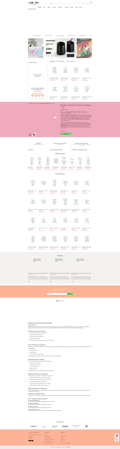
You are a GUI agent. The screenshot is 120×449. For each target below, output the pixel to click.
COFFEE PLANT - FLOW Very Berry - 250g (86, 191)
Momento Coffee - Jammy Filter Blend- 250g (72, 167)
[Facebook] (29, 440)
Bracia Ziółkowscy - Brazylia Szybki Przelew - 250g (75, 210)
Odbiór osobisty (63, 436)
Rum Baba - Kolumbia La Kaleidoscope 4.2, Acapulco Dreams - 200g (55, 167)
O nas (62, 434)
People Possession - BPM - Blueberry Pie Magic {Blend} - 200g (88, 167)
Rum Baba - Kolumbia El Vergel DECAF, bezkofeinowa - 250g (47, 167)
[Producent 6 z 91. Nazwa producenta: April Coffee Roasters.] (33, 426)
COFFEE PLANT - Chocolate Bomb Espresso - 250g (54, 191)
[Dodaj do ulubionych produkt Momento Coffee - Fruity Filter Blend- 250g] (47, 196)
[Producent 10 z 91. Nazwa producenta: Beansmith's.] (76, 426)
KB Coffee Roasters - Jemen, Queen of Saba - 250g (75, 78)
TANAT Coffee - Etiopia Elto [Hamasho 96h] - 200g (65, 78)
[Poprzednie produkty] (30, 159)
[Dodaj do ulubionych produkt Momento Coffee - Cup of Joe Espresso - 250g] (36, 177)
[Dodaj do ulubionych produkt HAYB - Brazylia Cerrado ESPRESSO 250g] (36, 215)
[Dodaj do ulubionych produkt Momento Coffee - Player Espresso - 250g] (69, 177)
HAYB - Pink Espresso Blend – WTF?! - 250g (86, 210)
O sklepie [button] (63, 432)
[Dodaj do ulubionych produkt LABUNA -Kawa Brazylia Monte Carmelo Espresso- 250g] (69, 196)
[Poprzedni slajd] (30, 21)
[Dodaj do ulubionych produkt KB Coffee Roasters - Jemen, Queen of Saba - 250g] (80, 65)
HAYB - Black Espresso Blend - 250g (54, 228)
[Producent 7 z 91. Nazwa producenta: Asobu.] (44, 426)
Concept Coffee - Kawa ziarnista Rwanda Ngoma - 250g (65, 97)
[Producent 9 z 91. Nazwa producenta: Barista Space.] (65, 426)
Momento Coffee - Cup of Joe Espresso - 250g (32, 191)
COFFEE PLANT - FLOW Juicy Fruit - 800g (75, 228)
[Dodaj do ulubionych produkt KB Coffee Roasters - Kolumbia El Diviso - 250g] (91, 65)
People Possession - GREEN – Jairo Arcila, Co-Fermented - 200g (54, 78)
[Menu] (118, 434)
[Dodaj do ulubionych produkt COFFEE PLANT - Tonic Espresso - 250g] (80, 177)
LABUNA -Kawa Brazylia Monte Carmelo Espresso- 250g (65, 210)
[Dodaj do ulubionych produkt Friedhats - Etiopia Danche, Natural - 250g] (58, 83)
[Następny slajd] (90, 21)
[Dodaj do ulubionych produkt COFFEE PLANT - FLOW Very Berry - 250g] (91, 177)
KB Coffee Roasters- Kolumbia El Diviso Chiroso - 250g (80, 167)
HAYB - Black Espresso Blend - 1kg (43, 228)
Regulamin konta (47, 436)
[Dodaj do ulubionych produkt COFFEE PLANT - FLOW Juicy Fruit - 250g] (91, 215)
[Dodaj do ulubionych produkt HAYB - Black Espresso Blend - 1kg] (47, 215)
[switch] (117, 440)
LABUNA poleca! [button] (60, 153)
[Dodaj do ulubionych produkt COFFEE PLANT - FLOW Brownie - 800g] (69, 215)
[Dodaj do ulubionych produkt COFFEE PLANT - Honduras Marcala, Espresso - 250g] (36, 234)
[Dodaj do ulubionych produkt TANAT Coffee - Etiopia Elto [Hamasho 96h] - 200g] (69, 65)
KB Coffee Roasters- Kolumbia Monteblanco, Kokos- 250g (86, 247)
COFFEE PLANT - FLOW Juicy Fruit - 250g (86, 228)
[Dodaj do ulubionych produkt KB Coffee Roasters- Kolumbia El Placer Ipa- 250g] (69, 234)
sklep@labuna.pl (31, 436)
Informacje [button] (47, 432)
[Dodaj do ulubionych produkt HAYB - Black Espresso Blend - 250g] (58, 215)
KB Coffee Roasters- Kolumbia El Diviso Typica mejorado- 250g (39, 167)
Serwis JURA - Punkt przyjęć (65, 443)
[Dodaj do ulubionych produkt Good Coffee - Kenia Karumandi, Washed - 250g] (91, 83)
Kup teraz (66, 133)
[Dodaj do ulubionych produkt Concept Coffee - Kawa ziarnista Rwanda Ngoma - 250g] (69, 83)
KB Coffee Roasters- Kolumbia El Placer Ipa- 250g (65, 247)
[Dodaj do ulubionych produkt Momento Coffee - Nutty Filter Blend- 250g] (47, 177)
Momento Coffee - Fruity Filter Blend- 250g (43, 210)
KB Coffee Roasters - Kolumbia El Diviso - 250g (86, 78)
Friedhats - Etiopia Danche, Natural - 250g (54, 97)
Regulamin (46, 434)
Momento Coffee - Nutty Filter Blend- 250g (43, 191)
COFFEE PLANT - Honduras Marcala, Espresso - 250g (32, 247)
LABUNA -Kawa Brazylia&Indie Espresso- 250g (54, 210)
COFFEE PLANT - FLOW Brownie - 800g (64, 228)
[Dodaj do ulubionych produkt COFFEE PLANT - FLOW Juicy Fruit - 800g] (80, 215)
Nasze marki (63, 439)
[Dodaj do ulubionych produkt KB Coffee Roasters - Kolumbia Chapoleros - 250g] (80, 234)
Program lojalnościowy (48, 443)
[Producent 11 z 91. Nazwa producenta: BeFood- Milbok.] (86, 426)
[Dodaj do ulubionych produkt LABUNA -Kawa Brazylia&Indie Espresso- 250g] (58, 196)
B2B (61, 441)
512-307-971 (30, 438)
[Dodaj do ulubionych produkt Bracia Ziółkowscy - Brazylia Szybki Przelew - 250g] (80, 196)
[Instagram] (31, 440)
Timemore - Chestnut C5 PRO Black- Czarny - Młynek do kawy (37, 89)
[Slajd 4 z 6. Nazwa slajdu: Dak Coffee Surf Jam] (60, 21)
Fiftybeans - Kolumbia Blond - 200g (64, 167)
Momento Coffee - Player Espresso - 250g (64, 191)
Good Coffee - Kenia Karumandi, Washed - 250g (87, 97)
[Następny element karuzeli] (91, 426)
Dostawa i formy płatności (49, 439)
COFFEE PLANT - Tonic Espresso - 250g (74, 191)
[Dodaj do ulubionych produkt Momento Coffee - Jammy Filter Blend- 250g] (74, 157)
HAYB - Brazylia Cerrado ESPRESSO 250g (31, 228)
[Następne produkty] (90, 159)
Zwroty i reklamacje (48, 441)
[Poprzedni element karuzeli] (29, 426)
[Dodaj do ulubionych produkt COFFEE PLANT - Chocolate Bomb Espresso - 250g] (58, 177)
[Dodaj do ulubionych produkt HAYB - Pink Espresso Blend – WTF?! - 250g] (91, 196)
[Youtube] (32, 440)
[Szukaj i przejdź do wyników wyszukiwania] (70, 3)
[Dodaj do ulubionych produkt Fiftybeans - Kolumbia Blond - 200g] (66, 157)
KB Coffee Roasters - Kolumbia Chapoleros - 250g (76, 247)
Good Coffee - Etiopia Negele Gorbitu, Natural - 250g (75, 97)
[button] (55, 117)
